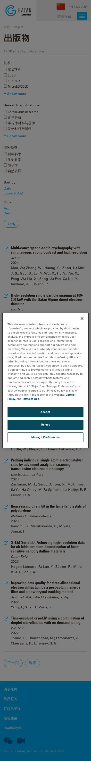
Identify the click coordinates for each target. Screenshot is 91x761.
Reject (45, 424)
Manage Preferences (45, 437)
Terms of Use (30, 399)
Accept (45, 412)
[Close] (82, 318)
